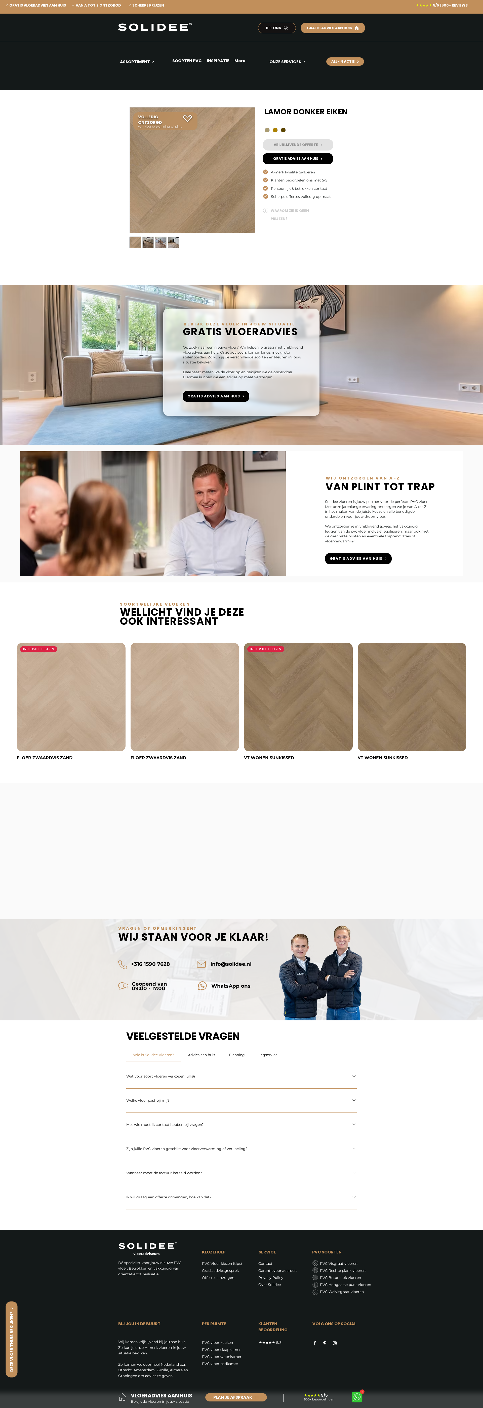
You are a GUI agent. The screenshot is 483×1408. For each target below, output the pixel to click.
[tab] (153, 1054)
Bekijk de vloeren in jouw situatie (160, 1401)
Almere (176, 1370)
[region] (144, 80)
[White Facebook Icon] (314, 1343)
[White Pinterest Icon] (324, 1343)
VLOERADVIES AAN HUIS (161, 1395)
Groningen (127, 1376)
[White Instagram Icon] (334, 1343)
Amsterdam (144, 1370)
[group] (241, 703)
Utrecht (125, 1370)
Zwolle (162, 1370)
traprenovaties (398, 536)
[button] (218, 61)
